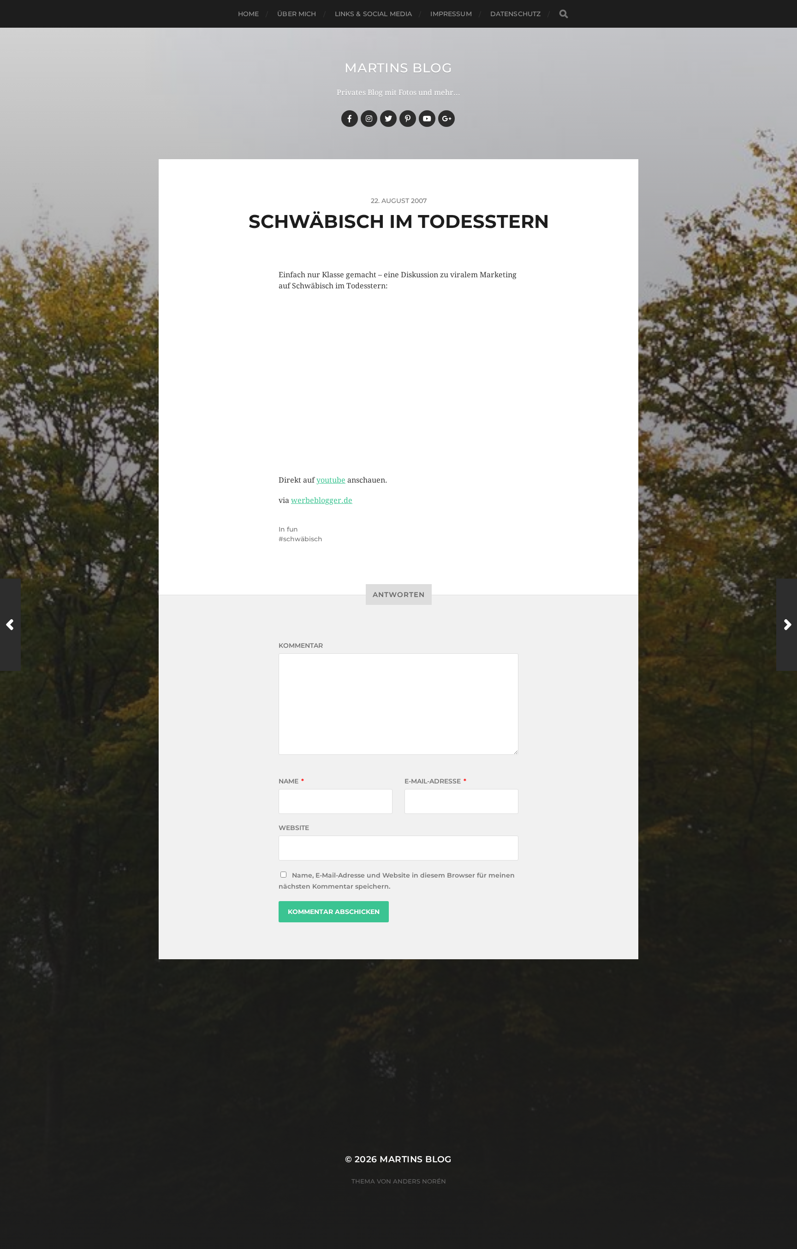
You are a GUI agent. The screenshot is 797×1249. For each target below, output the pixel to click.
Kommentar (301, 645)
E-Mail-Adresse (435, 781)
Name (291, 781)
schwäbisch (302, 539)
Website (294, 828)
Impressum (450, 14)
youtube (330, 480)
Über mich (296, 14)
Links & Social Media (373, 14)
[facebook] (349, 118)
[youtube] (427, 118)
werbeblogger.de (321, 500)
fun (292, 529)
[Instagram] (369, 118)
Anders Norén (419, 1181)
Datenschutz (515, 14)
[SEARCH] (563, 14)
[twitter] (388, 118)
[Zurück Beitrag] (10, 625)
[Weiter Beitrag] (786, 625)
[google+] (446, 118)
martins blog (398, 68)
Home (248, 14)
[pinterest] (407, 118)
